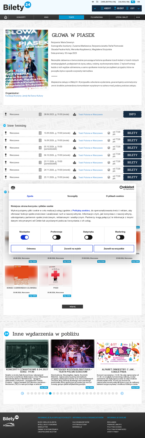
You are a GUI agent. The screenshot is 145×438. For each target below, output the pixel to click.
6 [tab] (46, 393)
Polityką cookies (81, 210)
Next (122, 393)
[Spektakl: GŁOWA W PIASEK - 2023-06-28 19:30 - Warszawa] (26, 60)
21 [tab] (102, 393)
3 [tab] (35, 393)
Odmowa (31, 248)
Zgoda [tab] (30, 196)
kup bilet (32, 261)
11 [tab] (65, 393)
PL (133, 2)
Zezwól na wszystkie (114, 248)
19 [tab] (94, 393)
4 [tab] (39, 393)
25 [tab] (116, 393)
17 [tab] (87, 393)
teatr (71, 17)
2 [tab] (32, 393)
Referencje (77, 427)
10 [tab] (61, 393)
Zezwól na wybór (72, 248)
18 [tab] (90, 393)
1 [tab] (28, 393)
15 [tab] (79, 393)
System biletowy (79, 425)
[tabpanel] (27, 364)
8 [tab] (54, 393)
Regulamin (111, 422)
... (138, 17)
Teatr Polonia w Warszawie (90, 115)
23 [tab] (109, 393)
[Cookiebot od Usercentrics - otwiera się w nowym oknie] (121, 188)
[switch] (57, 237)
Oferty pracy (113, 432)
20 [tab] (98, 393)
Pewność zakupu (114, 425)
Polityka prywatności (116, 429)
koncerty (21, 17)
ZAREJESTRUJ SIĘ (108, 2)
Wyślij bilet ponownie (47, 425)
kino (46, 17)
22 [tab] (105, 393)
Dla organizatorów (80, 422)
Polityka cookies (114, 427)
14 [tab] (76, 393)
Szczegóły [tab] (72, 196)
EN (138, 2)
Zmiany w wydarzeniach (48, 429)
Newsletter (43, 427)
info (132, 114)
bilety (132, 133)
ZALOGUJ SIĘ (123, 2)
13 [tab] (72, 393)
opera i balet (122, 17)
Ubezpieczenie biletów (47, 432)
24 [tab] (113, 393)
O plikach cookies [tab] (115, 196)
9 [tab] (57, 393)
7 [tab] (50, 393)
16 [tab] (83, 393)
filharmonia (97, 17)
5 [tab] (43, 393)
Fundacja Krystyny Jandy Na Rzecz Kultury (24, 96)
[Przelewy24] (8, 427)
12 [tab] (68, 393)
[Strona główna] (17, 10)
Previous (22, 393)
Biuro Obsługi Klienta (47, 422)
